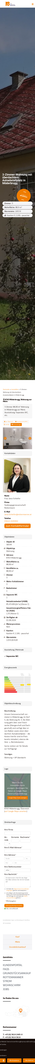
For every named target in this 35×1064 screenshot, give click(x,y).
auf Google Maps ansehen (16, 811)
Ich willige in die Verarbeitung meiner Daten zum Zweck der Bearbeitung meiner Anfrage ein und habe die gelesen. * (18, 895)
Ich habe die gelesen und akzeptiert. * (17, 889)
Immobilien (14, 389)
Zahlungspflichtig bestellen (14, 905)
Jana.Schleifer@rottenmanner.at (18, 514)
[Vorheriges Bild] (5, 438)
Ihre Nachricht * (10, 874)
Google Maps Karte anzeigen (18, 798)
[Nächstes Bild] (30, 438)
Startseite (6, 389)
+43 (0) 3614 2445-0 (13, 1034)
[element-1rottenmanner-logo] (10, 3)
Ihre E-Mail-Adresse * (13, 847)
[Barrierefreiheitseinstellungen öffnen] (3, 1060)
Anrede (6, 838)
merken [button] (7, 424)
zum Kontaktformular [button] (17, 525)
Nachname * (25, 837)
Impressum (24, 1041)
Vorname (15, 837)
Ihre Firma (8, 830)
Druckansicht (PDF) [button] (21, 421)
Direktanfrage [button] (17, 424)
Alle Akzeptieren (14, 1060)
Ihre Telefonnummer (12, 867)
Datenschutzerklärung (17, 794)
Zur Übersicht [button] (9, 421)
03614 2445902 (11, 521)
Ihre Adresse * (10, 855)
